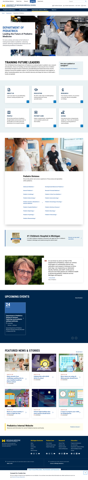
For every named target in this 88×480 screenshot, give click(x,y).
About (32, 443)
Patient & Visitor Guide (51, 445)
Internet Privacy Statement (18, 477)
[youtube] (39, 454)
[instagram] (34, 454)
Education (33, 1)
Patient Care (18, 1)
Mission (32, 445)
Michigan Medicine (37, 440)
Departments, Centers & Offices (77, 446)
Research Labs (62, 445)
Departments (40, 1)
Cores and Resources (63, 448)
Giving (32, 448)
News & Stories (34, 450)
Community (33, 446)
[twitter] (36, 454)
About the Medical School (76, 448)
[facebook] (31, 454)
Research (26, 1)
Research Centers (62, 446)
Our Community (74, 445)
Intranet (72, 450)
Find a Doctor (49, 443)
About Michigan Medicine (8, 1)
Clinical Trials (61, 443)
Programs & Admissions (76, 443)
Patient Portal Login (50, 446)
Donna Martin (52, 277)
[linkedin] (64, 454)
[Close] (85, 472)
